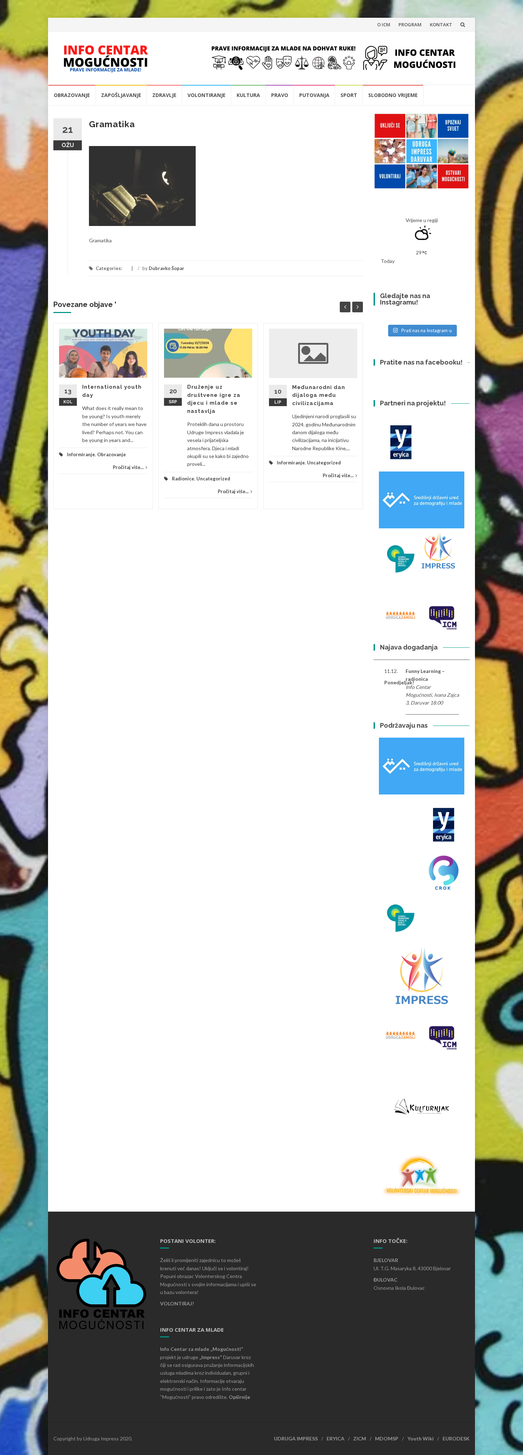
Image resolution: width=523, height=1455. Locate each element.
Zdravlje (164, 95)
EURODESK (456, 1438)
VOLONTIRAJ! (177, 1303)
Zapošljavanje (121, 95)
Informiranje (81, 454)
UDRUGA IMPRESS (296, 1438)
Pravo (279, 95)
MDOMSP (386, 1438)
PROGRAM (410, 24)
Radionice (183, 478)
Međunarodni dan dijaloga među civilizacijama (318, 395)
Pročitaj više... (128, 467)
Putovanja (314, 95)
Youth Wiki (420, 1438)
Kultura (248, 95)
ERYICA (335, 1438)
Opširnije (239, 1397)
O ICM (383, 24)
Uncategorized (213, 478)
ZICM (359, 1438)
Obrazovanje (72, 95)
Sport (348, 95)
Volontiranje (206, 95)
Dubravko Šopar (166, 268)
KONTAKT (441, 24)
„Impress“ (211, 1357)
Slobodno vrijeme (393, 95)
